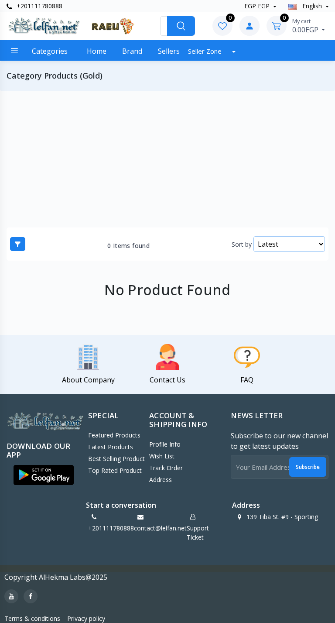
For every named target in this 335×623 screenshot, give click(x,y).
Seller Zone (205, 51)
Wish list (161, 456)
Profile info (165, 444)
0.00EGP (306, 25)
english (312, 6)
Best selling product (116, 458)
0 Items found (128, 246)
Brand (132, 51)
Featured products (114, 435)
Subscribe (308, 467)
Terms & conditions (32, 618)
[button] (44, 475)
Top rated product (115, 470)
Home (96, 51)
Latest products (110, 447)
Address (160, 479)
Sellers (169, 51)
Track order (166, 468)
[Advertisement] (167, 159)
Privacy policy (86, 618)
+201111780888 (38, 6)
